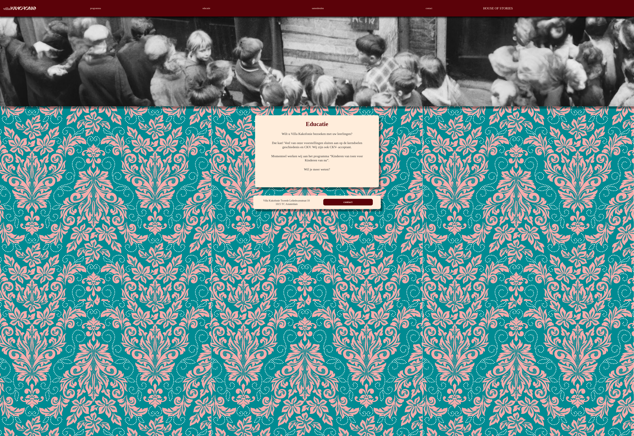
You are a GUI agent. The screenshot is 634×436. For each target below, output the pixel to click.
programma (95, 8)
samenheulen (318, 8)
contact (429, 8)
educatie (206, 8)
